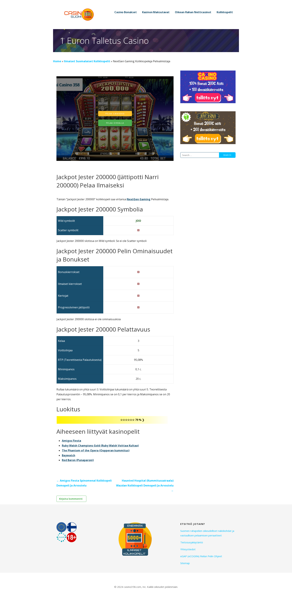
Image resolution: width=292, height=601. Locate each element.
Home (57, 61)
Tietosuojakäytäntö (191, 542)
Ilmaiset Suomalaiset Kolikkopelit (87, 61)
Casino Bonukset (125, 12)
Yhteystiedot (188, 549)
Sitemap (185, 563)
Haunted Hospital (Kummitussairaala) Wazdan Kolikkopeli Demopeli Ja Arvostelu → (145, 485)
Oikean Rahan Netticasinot (193, 12)
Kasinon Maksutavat (155, 12)
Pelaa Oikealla (115, 123)
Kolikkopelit (225, 12)
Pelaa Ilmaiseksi (115, 113)
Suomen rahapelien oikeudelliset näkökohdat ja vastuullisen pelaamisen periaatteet (207, 533)
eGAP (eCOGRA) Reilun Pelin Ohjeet (201, 556)
